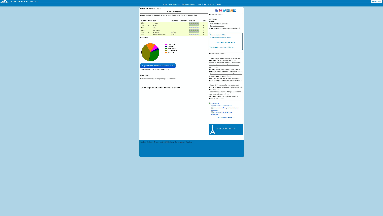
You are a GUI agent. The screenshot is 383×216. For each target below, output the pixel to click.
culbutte (212, 21)
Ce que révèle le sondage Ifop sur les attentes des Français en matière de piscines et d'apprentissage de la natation (225, 87)
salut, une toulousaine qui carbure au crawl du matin (225, 28)
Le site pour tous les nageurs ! (24, 1)
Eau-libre (218, 4)
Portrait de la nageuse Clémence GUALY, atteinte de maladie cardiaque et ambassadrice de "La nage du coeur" (224, 65)
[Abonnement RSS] (231, 11)
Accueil (165, 4)
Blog (204, 4)
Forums (199, 4)
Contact (172, 142)
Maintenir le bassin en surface (219, 23)
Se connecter (376, 1)
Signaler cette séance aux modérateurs (158, 65)
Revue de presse (180, 142)
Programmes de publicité (161, 142)
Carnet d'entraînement (188, 4)
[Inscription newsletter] (234, 11)
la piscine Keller (192, 15)
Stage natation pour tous (217, 26)
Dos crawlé (213, 19)
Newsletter (189, 142)
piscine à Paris (230, 128)
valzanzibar (157, 15)
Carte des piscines (174, 4)
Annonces (211, 4)
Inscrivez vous (144, 79)
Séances (152, 8)
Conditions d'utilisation (146, 142)
